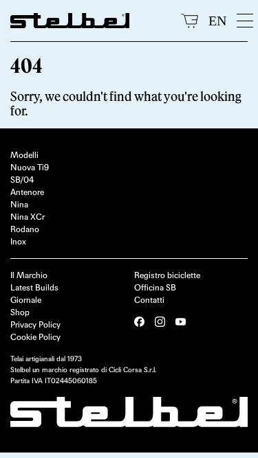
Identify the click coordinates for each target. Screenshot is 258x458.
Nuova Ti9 (29, 167)
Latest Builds (34, 287)
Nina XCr (27, 216)
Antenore (27, 192)
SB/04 (22, 179)
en (217, 20)
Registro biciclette (167, 275)
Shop (20, 312)
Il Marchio (28, 275)
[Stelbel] (90, 20)
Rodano (24, 229)
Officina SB (155, 287)
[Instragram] (160, 322)
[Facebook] (139, 322)
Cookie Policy (35, 337)
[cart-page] (189, 20)
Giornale (25, 300)
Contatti (149, 300)
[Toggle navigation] (242, 20)
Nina (19, 204)
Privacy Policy (35, 324)
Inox (18, 241)
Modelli (24, 155)
